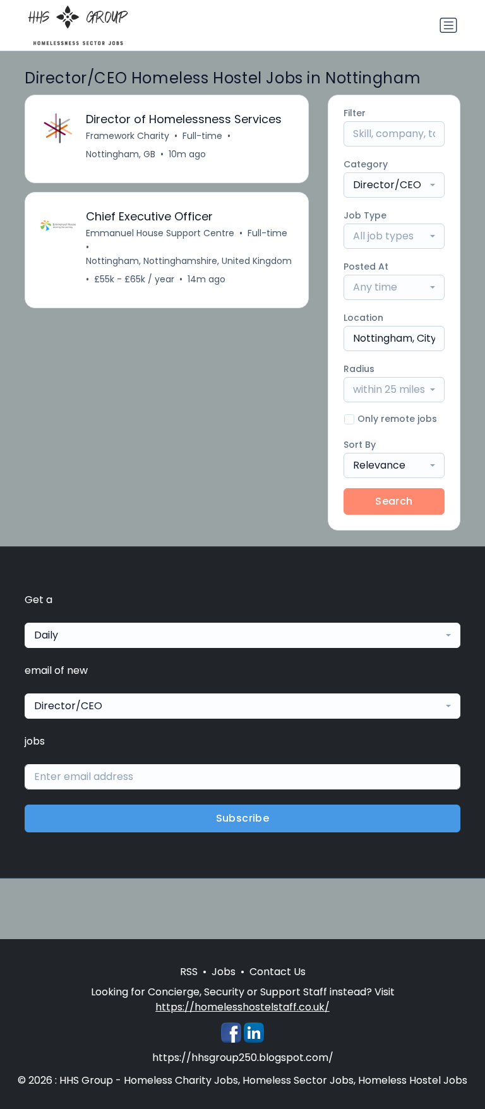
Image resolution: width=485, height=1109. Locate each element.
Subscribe (243, 818)
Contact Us (277, 971)
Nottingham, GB (120, 154)
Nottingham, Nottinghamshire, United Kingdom (189, 261)
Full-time (202, 135)
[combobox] (394, 185)
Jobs (224, 971)
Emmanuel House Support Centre (160, 233)
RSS (189, 971)
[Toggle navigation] (448, 25)
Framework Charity (127, 135)
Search (393, 501)
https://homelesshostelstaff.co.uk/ (242, 1007)
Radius (359, 369)
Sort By (360, 444)
